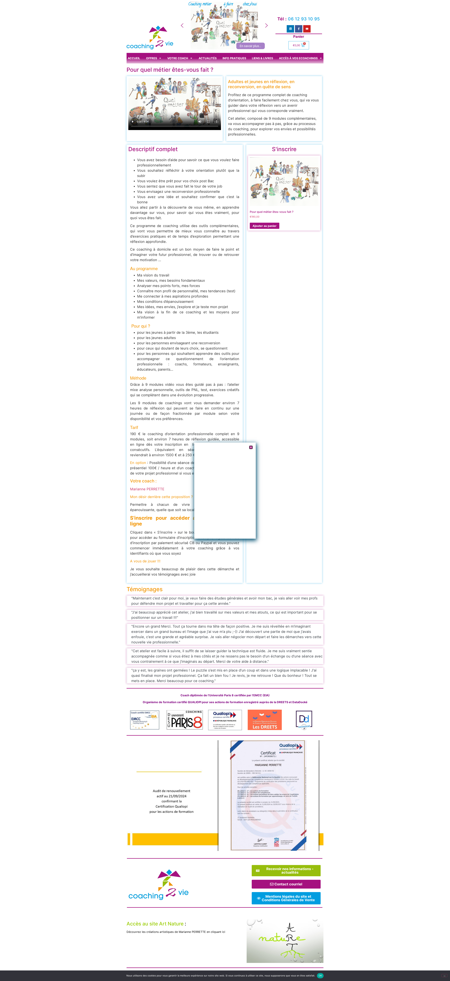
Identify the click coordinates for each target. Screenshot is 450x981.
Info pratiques (234, 58)
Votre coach (177, 58)
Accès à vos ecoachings (298, 58)
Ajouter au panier (265, 226)
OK (320, 975)
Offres (151, 58)
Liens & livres (262, 58)
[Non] (444, 975)
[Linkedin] (290, 29)
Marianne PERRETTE (147, 489)
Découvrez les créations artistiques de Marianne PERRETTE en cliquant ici (176, 932)
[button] (182, 25)
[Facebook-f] (298, 29)
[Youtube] (307, 29)
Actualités (208, 58)
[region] (224, 25)
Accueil (134, 58)
